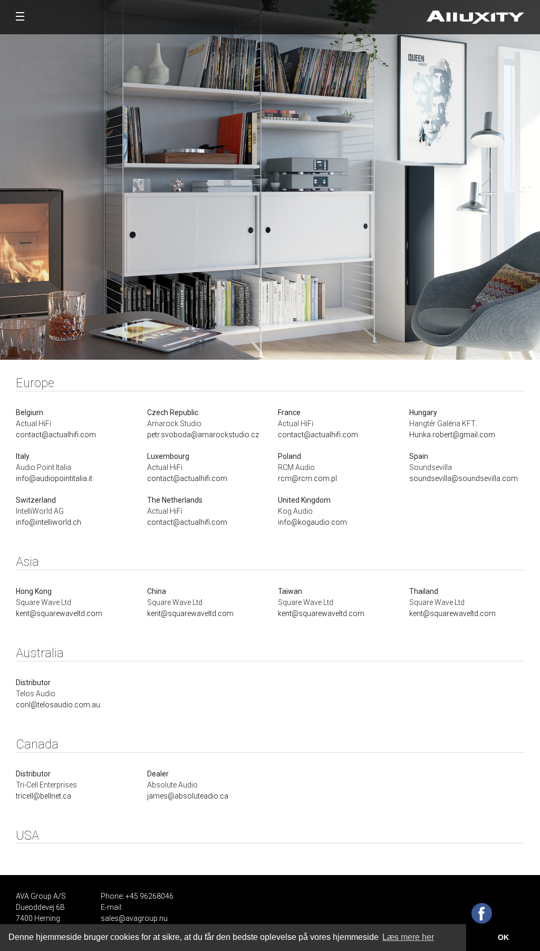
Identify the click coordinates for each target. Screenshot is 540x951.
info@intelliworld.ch (48, 522)
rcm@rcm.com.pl (307, 478)
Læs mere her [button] (408, 937)
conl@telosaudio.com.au (58, 704)
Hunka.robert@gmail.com (452, 434)
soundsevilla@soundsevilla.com (463, 478)
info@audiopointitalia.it (54, 478)
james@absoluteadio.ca (187, 796)
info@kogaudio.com (312, 522)
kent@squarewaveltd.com (59, 613)
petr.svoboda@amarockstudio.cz (203, 434)
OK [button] (503, 937)
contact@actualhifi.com (56, 434)
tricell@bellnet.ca (43, 796)
